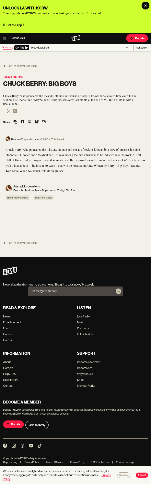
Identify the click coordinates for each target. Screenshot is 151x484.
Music (81, 322)
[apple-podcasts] (15, 112)
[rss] (8, 112)
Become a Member (88, 362)
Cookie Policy (75, 462)
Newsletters (10, 379)
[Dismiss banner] (145, 5)
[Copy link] (15, 122)
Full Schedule (85, 334)
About (7, 362)
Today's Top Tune (13, 76)
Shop (80, 379)
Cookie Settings (125, 462)
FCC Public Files (98, 462)
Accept (142, 475)
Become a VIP (85, 368)
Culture (8, 334)
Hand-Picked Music (17, 197)
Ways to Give (85, 373)
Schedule (141, 47)
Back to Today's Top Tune (22, 65)
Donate (140, 38)
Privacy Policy (29, 462)
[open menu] (6, 38)
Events (7, 340)
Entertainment (12, 322)
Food (6, 328)
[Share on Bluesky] (37, 122)
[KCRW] (10, 274)
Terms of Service (52, 462)
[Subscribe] (118, 291)
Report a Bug (10, 462)
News (6, 316)
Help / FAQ (10, 373)
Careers (8, 368)
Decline (123, 475)
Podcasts (83, 328)
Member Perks (86, 385)
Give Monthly (37, 425)
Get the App (14, 25)
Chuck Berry (13, 149)
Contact (8, 385)
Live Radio (83, 316)
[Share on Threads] (29, 122)
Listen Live (18, 38)
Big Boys (123, 165)
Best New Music (43, 197)
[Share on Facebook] (22, 122)
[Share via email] (44, 122)
